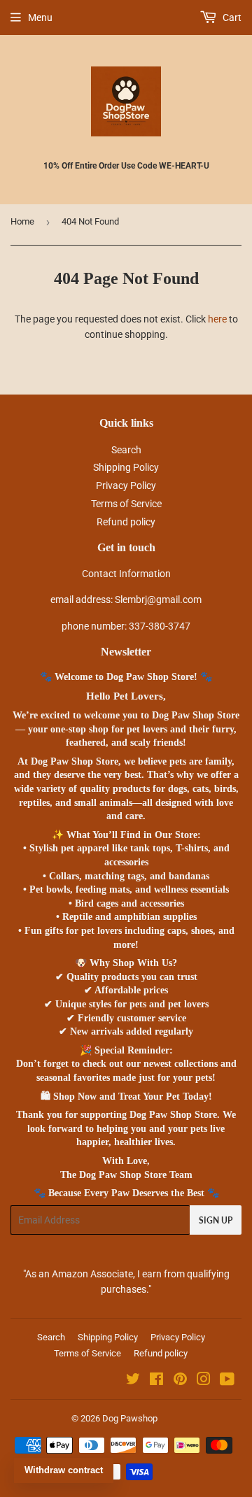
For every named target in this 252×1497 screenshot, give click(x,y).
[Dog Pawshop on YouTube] (227, 1380)
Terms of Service (126, 503)
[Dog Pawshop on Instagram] (204, 1380)
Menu (40, 17)
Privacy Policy (126, 485)
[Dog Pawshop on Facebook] (156, 1380)
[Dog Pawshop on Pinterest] (180, 1380)
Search (126, 449)
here (217, 319)
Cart (230, 17)
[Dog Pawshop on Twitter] (133, 1380)
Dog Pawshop (130, 1418)
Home (22, 221)
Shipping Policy (126, 467)
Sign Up (215, 1220)
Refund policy (126, 521)
